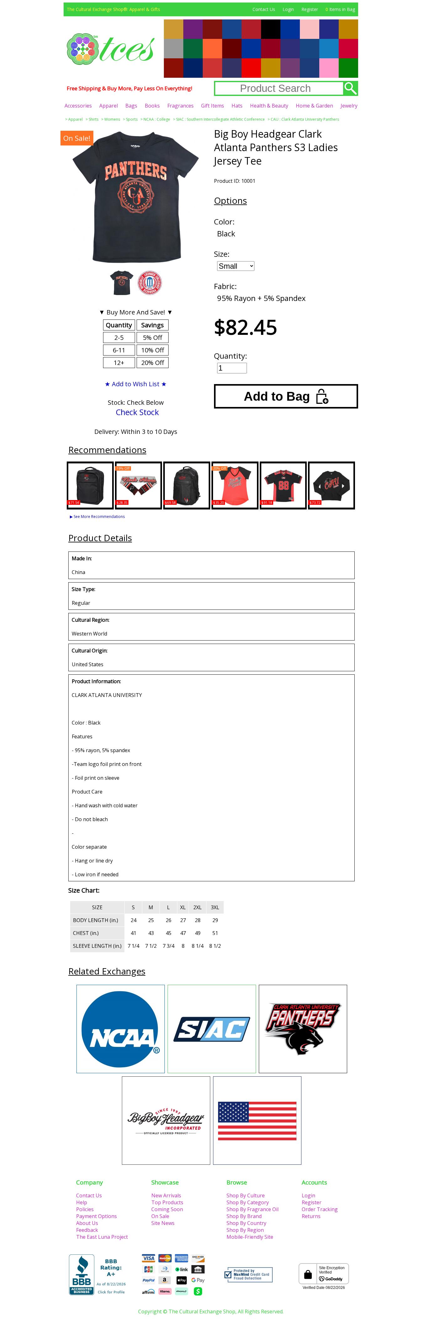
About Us (87, 1223)
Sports (132, 119)
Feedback (87, 1230)
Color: (224, 221)
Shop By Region (245, 1230)
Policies (85, 1209)
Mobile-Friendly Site (250, 1236)
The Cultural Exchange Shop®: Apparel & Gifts (113, 9)
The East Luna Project (102, 1236)
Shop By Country (246, 1223)
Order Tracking (320, 1209)
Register (309, 9)
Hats (237, 105)
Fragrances (180, 105)
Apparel (108, 105)
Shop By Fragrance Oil (253, 1209)
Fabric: (225, 286)
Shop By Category (248, 1202)
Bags (131, 105)
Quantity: (230, 356)
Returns (311, 1216)
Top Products (167, 1202)
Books (152, 105)
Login (288, 9)
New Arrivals (166, 1195)
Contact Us (264, 9)
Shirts (93, 119)
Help (81, 1202)
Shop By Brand (244, 1216)
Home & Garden (314, 105)
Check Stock (137, 412)
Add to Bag (277, 396)
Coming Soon (167, 1209)
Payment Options (96, 1216)
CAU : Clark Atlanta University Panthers (305, 119)
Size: (222, 254)
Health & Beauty (269, 105)
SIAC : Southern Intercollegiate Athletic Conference (220, 119)
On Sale (160, 1216)
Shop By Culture (246, 1195)
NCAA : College (157, 119)
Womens (112, 119)
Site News (163, 1223)
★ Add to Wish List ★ (136, 384)
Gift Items (212, 105)
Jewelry (349, 105)
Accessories (78, 105)
